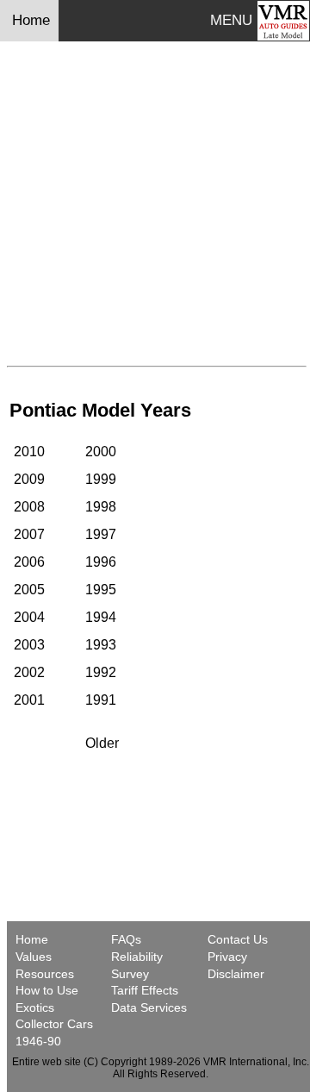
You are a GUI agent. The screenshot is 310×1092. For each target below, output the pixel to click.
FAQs (126, 939)
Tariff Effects (144, 990)
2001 (29, 700)
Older (102, 743)
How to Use (47, 990)
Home (33, 20)
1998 (100, 506)
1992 (100, 672)
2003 (29, 644)
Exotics (35, 1007)
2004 (29, 617)
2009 (29, 479)
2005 (29, 589)
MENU (231, 20)
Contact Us (238, 939)
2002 (29, 672)
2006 (29, 562)
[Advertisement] (155, 203)
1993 (100, 644)
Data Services (149, 1007)
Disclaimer (236, 974)
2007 (29, 534)
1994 (100, 617)
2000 (100, 451)
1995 (100, 589)
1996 (100, 562)
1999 (100, 479)
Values (34, 956)
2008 (29, 506)
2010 (29, 451)
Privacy (227, 956)
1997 (100, 534)
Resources (45, 974)
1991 (100, 700)
